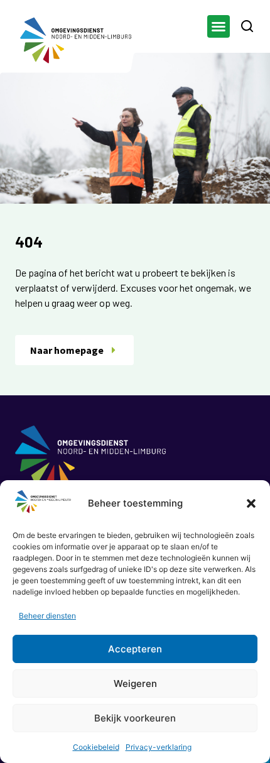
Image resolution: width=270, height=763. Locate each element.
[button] (251, 503)
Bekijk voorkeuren (135, 718)
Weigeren (135, 683)
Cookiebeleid (96, 747)
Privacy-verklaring (159, 747)
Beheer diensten (47, 615)
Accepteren (135, 649)
